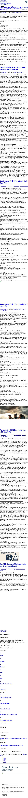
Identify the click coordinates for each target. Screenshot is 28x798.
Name (3, 784)
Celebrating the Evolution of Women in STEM (11, 745)
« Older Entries (3, 630)
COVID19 (18, 309)
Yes (5, 788)
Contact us (2, 689)
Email (3, 786)
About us (2, 661)
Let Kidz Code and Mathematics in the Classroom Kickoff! (13, 565)
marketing (3, 12)
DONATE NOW (4, 2)
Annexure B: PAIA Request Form (8, 714)
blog (14, 12)
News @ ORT (19, 12)
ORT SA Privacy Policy (5, 697)
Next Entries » (3, 631)
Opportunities (3, 0)
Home (1, 655)
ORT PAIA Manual (5, 709)
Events (1, 672)
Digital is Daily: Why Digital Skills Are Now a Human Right (12, 68)
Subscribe (5, 795)
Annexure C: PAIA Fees (6, 720)
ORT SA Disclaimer (5, 703)
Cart (1, 678)
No (8, 788)
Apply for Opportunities (6, 683)
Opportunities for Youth (5, 3)
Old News (25, 186)
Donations (2, 666)
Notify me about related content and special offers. (13, 787)
